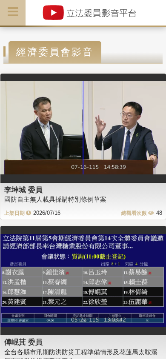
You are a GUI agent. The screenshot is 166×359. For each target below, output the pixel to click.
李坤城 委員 (23, 190)
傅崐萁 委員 (23, 342)
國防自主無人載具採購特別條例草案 (55, 199)
